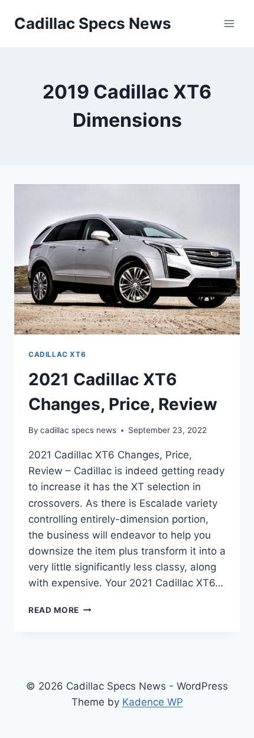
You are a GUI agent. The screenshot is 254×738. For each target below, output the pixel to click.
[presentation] (127, 259)
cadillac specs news (78, 430)
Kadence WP (152, 702)
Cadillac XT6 (57, 354)
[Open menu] (229, 23)
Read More (60, 610)
